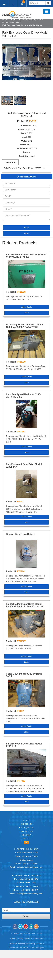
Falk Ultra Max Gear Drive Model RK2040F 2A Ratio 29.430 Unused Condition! (25, 605)
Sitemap (26, 835)
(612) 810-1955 (30, 863)
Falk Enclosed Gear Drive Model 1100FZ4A (24, 465)
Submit (26, 228)
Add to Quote (26, 307)
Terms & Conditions (34, 938)
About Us (26, 824)
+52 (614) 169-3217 (30, 890)
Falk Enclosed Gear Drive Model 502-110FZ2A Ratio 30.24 (26, 255)
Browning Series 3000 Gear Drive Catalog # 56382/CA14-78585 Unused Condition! (24, 326)
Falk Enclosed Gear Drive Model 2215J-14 (24, 745)
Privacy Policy (16, 938)
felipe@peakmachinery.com (30, 893)
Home (5, 19)
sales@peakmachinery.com (30, 867)
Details (26, 313)
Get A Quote (26, 828)
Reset (26, 233)
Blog (26, 838)
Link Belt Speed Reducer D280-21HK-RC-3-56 (23, 395)
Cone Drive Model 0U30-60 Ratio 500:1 (24, 675)
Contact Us (26, 831)
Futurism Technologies (33, 947)
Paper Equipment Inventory (23, 19)
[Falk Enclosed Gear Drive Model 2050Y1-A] (26, 61)
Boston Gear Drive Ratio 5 (20, 534)
